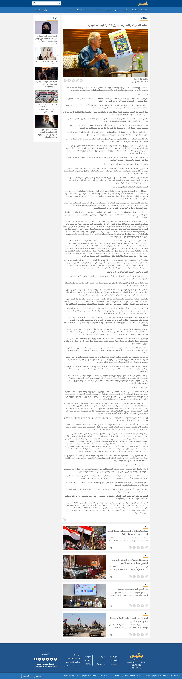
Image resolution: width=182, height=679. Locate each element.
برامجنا (108, 10)
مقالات (70, 10)
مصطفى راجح (137, 81)
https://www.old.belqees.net (45, 666)
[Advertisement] (40, 169)
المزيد (112, 547)
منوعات (99, 10)
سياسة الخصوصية (73, 662)
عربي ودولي (89, 10)
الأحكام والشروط (73, 658)
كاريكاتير (79, 10)
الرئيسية (144, 10)
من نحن (77, 655)
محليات (126, 10)
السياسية (113, 660)
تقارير (117, 10)
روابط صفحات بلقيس (72, 666)
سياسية (135, 10)
